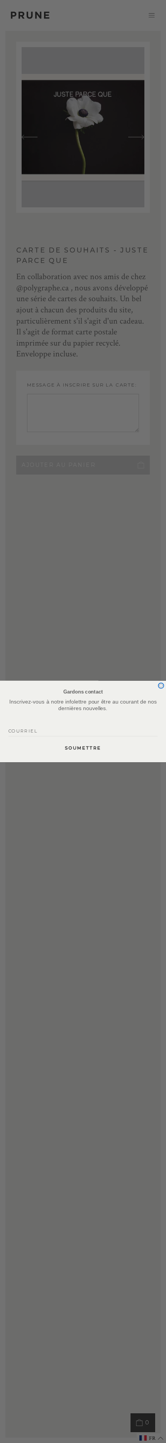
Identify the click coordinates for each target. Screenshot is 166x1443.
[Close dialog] (161, 685)
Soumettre (83, 748)
